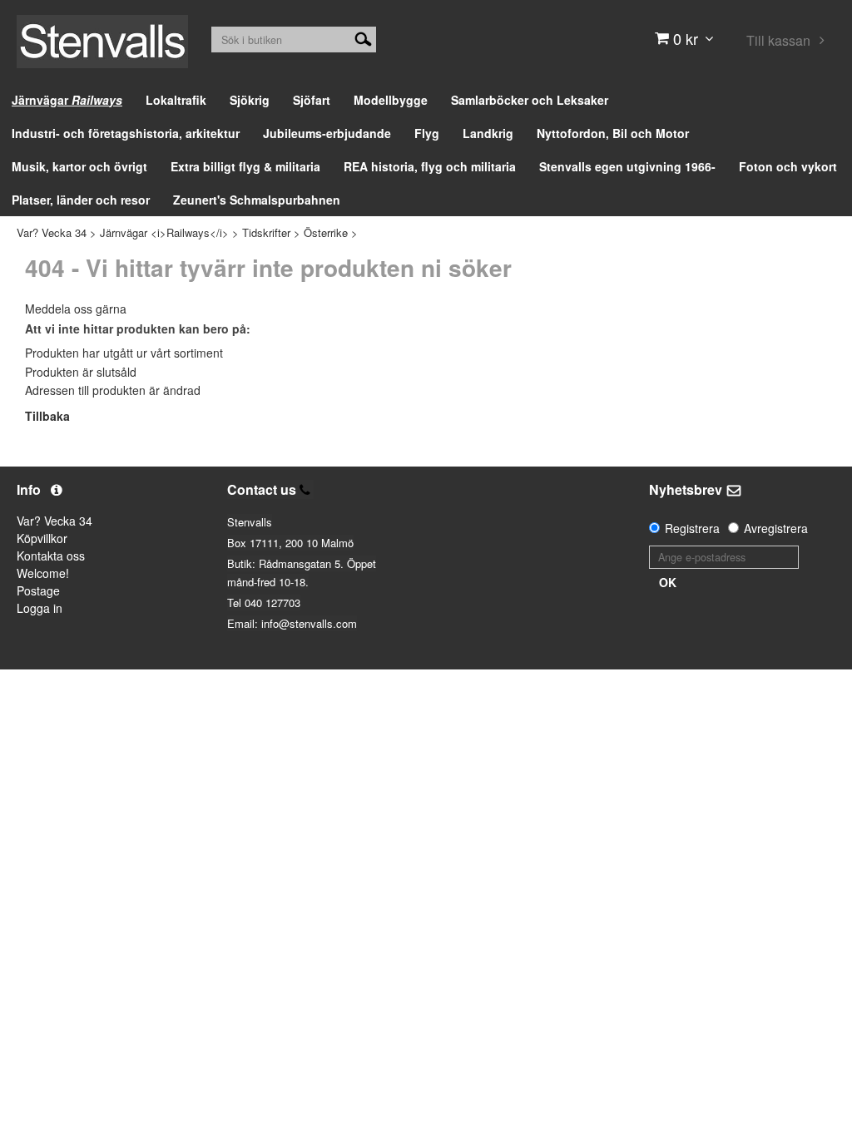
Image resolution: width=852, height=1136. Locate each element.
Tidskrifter (266, 232)
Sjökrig (250, 99)
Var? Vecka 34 (52, 232)
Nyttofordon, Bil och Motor (613, 133)
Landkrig (488, 133)
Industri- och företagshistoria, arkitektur (126, 133)
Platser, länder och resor (81, 199)
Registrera (692, 528)
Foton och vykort (788, 166)
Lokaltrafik (176, 99)
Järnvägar (67, 99)
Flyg (426, 133)
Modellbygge (391, 99)
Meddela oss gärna (75, 308)
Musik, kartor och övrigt (79, 166)
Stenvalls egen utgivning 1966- (627, 166)
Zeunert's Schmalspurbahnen (256, 199)
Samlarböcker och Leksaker (529, 99)
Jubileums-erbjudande (327, 133)
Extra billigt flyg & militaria (245, 166)
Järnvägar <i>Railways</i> (164, 232)
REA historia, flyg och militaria (430, 166)
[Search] (363, 37)
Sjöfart (311, 99)
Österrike (326, 232)
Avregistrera (776, 528)
